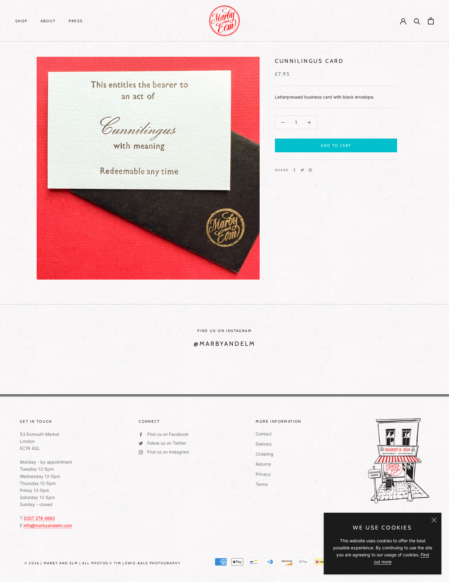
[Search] (417, 21)
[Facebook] (294, 170)
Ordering (264, 454)
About (48, 21)
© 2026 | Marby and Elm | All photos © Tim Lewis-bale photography (102, 563)
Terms (262, 484)
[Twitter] (302, 170)
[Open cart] (431, 20)
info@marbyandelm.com (48, 525)
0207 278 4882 (39, 518)
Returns (263, 464)
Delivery (264, 443)
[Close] (434, 520)
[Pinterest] (310, 170)
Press (76, 21)
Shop (21, 21)
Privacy (263, 474)
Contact (264, 433)
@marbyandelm (224, 343)
